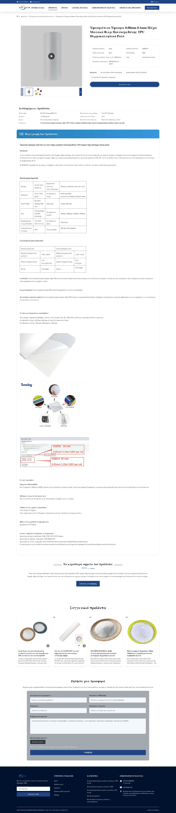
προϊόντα (24, 16)
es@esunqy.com (36, 2)
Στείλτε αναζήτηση (88, 583)
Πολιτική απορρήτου (153, 810)
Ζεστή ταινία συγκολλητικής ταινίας (41, 16)
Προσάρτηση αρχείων (38, 738)
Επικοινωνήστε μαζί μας (104, 8)
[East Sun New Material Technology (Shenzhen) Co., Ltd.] (24, 8)
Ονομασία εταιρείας (97, 706)
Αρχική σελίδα (37, 8)
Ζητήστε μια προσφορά (130, 8)
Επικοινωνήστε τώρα (33, 663)
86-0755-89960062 (128, 781)
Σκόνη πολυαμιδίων (93, 796)
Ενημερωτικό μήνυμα (39, 716)
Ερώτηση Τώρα (152, 8)
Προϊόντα (52, 8)
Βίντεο (64, 8)
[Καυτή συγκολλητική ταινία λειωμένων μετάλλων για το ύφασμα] (51, 56)
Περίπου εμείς (58, 784)
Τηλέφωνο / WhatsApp (97, 695)
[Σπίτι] (17, 16)
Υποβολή (88, 752)
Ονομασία (34, 706)
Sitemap (56, 795)
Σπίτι (56, 781)
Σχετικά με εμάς (80, 8)
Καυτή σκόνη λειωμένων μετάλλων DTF (100, 787)
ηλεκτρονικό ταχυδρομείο (41, 695)
